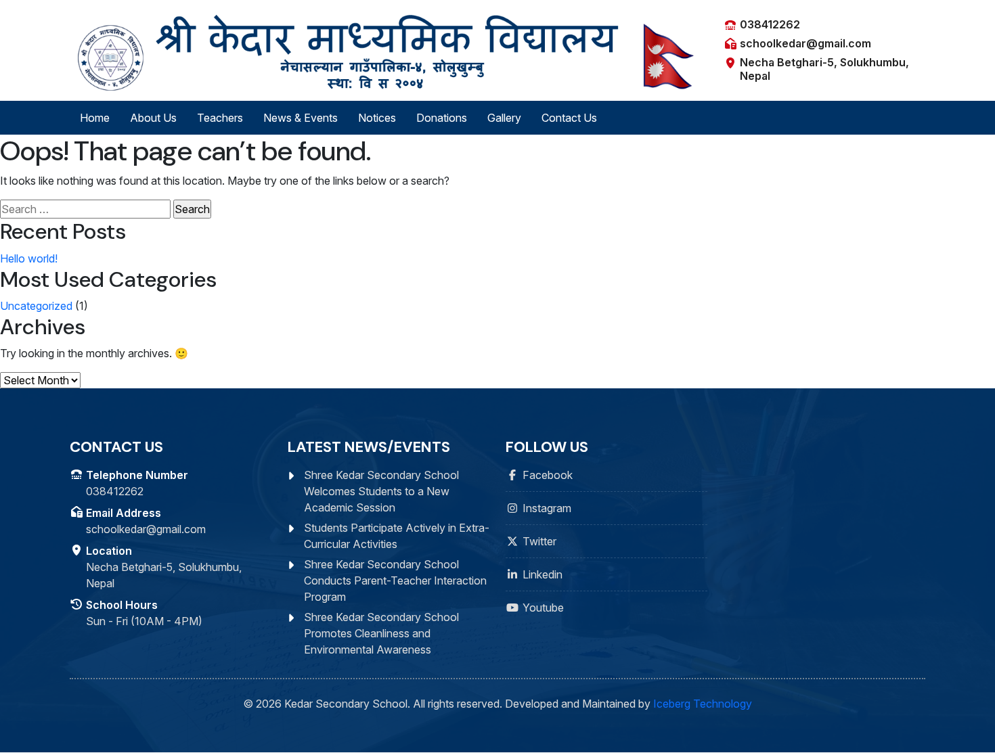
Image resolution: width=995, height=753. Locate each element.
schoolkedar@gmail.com (805, 43)
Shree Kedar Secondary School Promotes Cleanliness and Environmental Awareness (381, 633)
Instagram (547, 508)
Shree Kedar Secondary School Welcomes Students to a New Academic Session (381, 491)
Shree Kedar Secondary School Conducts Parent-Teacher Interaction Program (395, 580)
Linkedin (542, 574)
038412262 (770, 24)
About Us (153, 117)
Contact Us (569, 117)
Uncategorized (36, 306)
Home (95, 117)
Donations (441, 117)
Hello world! (29, 258)
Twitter (539, 541)
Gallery (504, 117)
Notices (377, 117)
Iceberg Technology (702, 703)
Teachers (220, 117)
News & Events (300, 117)
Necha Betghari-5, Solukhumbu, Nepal (824, 69)
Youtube (543, 607)
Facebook (548, 475)
